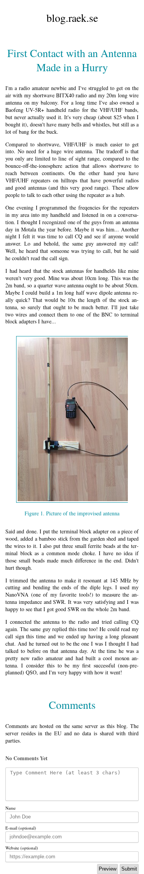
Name (10, 808)
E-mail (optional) (20, 828)
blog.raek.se (72, 17)
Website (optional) (21, 848)
